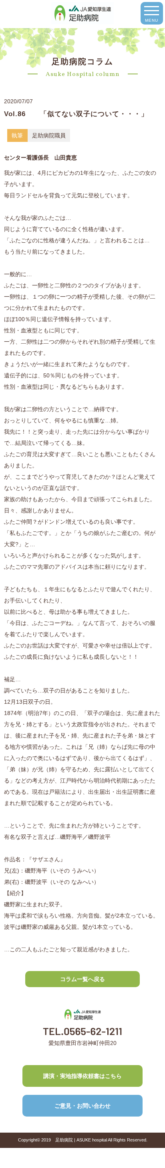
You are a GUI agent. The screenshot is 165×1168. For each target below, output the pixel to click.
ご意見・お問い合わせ (82, 1105)
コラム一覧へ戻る (82, 979)
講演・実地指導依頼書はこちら (82, 1076)
